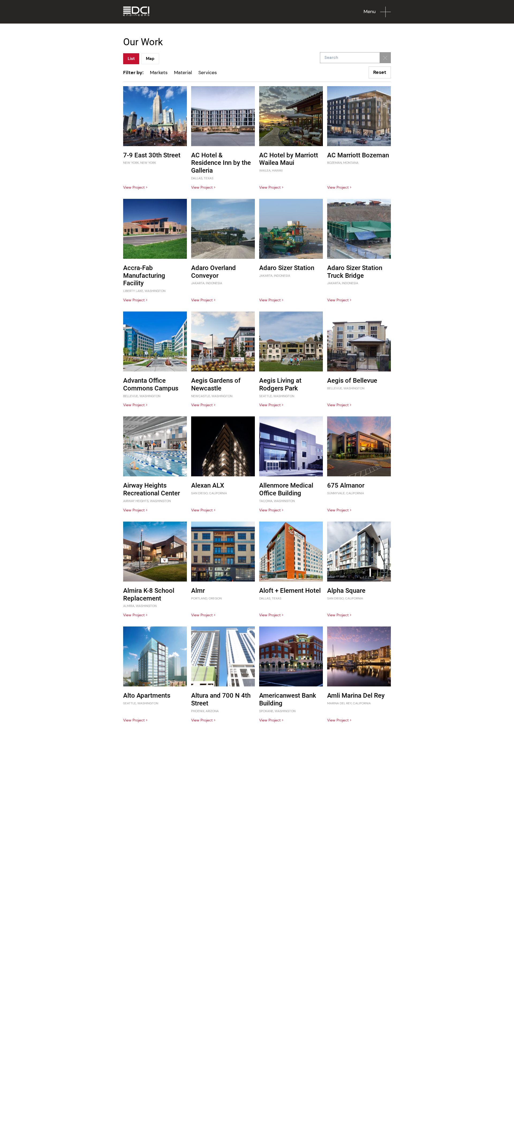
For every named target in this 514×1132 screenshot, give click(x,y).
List (131, 58)
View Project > (135, 187)
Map (150, 58)
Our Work (143, 42)
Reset (379, 72)
